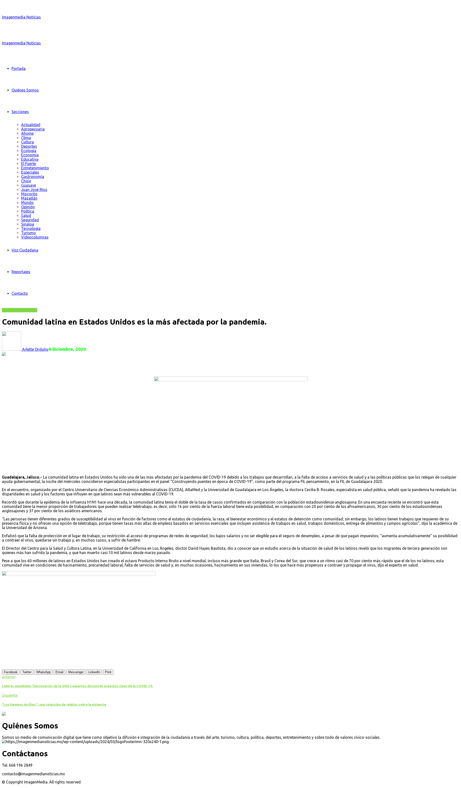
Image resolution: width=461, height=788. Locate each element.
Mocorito (29, 194)
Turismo (28, 233)
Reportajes (21, 272)
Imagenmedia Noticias (21, 17)
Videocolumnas (35, 237)
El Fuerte (28, 163)
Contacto (20, 293)
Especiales (30, 172)
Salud (26, 215)
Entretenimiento (35, 168)
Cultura (27, 142)
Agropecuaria (33, 129)
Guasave (28, 185)
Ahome (27, 133)
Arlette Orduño (34, 349)
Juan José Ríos (34, 189)
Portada (19, 68)
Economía (30, 155)
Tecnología (31, 228)
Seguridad (30, 220)
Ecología (28, 150)
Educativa (29, 159)
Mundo (27, 202)
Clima (26, 137)
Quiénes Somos (25, 90)
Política (27, 211)
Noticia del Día (14, 310)
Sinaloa (27, 224)
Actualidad (30, 125)
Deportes (29, 146)
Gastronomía (32, 176)
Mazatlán (29, 198)
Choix (26, 181)
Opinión (28, 207)
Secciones (20, 112)
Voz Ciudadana (25, 250)
